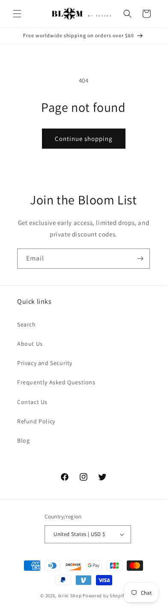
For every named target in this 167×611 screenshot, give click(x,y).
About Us (30, 343)
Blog (23, 440)
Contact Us (32, 402)
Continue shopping (84, 139)
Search (26, 324)
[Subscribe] (140, 259)
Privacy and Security (44, 363)
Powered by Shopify (105, 596)
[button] (17, 13)
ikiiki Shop (70, 596)
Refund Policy (36, 421)
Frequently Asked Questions (56, 382)
